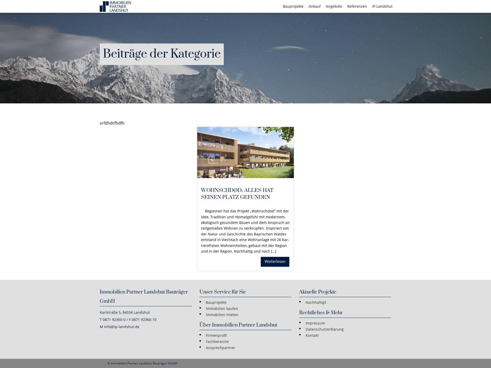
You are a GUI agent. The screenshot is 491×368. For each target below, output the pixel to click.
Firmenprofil (216, 335)
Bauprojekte (216, 302)
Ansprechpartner (220, 347)
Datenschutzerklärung (325, 329)
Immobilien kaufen (222, 308)
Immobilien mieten (222, 314)
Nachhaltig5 (316, 302)
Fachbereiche (217, 341)
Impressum (315, 323)
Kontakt (312, 335)
